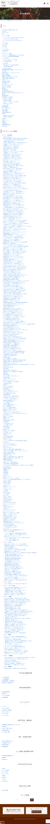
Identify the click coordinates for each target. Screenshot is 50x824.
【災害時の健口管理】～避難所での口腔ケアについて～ (14, 555)
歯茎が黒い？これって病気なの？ (9, 194)
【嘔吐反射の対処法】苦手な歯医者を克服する (13, 558)
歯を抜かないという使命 (8, 103)
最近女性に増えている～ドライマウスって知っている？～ (13, 256)
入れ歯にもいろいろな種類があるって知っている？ (12, 348)
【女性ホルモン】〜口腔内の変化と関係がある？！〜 (14, 568)
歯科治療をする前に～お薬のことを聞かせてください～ (13, 177)
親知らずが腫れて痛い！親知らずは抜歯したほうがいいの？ (14, 309)
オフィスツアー (5, 42)
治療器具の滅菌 (5, 106)
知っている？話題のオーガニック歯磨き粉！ (11, 381)
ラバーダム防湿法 (6, 695)
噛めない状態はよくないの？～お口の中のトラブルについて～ (14, 198)
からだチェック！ (6, 528)
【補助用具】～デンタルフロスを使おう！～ (11, 152)
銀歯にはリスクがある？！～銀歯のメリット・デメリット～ (15, 648)
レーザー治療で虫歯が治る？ (8, 401)
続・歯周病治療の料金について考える (10, 516)
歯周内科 (3, 94)
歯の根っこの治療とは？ (7, 496)
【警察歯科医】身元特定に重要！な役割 (12, 559)
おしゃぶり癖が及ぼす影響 (8, 436)
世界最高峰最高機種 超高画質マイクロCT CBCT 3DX (12, 69)
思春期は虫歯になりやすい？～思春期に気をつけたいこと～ (14, 172)
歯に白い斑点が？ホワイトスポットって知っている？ (12, 295)
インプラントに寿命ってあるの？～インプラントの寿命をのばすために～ (18, 537)
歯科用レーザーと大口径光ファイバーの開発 (11, 512)
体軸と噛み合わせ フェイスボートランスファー (11, 72)
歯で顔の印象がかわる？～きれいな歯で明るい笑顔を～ (13, 197)
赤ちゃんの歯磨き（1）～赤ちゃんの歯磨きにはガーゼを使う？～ (15, 252)
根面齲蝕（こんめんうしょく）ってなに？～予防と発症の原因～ (14, 338)
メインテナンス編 (11, 585)
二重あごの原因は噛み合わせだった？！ (10, 404)
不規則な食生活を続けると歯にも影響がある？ (11, 278)
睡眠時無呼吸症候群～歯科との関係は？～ (12, 564)
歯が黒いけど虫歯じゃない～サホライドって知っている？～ (14, 187)
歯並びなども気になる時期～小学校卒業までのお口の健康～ (14, 352)
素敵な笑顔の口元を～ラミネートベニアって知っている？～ (14, 201)
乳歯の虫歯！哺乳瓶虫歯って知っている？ (10, 305)
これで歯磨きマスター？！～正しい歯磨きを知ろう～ (12, 200)
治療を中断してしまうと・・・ (9, 455)
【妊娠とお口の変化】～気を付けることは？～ (13, 562)
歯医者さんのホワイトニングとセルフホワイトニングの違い (15, 652)
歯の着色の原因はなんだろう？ (9, 420)
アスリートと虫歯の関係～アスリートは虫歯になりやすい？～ (14, 211)
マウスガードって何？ (7, 488)
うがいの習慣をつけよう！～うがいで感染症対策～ (12, 181)
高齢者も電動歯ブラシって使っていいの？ (10, 233)
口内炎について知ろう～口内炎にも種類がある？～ (12, 164)
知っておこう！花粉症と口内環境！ (9, 407)
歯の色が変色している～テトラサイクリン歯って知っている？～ (14, 247)
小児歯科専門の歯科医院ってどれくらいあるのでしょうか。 (14, 522)
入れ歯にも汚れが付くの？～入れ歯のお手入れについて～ (13, 263)
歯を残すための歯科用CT (7, 98)
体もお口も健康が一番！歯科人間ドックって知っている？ (13, 303)
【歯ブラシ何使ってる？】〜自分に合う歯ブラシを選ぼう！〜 (16, 615)
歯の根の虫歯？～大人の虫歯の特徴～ (10, 149)
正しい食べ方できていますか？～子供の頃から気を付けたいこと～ (16, 658)
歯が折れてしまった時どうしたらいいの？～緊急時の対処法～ (14, 221)
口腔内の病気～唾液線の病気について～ (10, 259)
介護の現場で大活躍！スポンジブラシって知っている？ (13, 260)
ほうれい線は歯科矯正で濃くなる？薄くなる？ (13, 649)
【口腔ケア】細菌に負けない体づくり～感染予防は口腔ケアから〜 (15, 142)
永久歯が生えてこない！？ (8, 365)
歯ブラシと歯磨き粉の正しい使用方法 (10, 358)
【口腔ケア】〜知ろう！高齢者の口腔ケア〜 (11, 396)
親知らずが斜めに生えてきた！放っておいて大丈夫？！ (13, 174)
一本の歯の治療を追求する (8, 66)
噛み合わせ (4, 693)
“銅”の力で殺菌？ (6, 403)
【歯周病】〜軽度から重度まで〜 (9, 141)
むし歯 (9, 581)
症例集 (3, 775)
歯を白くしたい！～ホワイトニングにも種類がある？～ (13, 236)
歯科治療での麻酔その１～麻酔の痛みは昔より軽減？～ (13, 361)
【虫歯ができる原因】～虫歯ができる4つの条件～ (12, 292)
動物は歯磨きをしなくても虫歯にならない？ (12, 551)
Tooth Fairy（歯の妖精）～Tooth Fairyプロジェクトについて (15, 450)
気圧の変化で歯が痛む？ (7, 437)
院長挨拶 (3, 121)
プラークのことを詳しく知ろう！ (9, 443)
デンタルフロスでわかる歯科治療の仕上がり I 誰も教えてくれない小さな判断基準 (18, 465)
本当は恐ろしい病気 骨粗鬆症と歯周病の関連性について (13, 449)
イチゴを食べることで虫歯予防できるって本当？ (12, 272)
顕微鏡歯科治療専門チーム (7, 124)
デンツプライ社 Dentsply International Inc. (13, 40)
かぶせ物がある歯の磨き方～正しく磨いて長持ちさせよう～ (14, 207)
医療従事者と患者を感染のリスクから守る (9, 76)
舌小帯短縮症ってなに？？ (8, 432)
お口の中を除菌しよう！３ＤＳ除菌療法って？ (11, 344)
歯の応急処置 (5, 472)
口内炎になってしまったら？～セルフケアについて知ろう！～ (14, 151)
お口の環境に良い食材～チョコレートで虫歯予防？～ (12, 262)
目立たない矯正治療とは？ (8, 460)
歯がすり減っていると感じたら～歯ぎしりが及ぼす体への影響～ (14, 175)
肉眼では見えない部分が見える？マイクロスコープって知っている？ (15, 329)
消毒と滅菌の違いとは (7, 501)
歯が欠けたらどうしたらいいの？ (9, 380)
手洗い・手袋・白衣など (6, 85)
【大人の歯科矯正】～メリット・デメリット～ (13, 561)
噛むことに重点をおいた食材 (8, 524)
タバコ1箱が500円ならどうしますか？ (10, 527)
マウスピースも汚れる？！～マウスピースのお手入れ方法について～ (17, 575)
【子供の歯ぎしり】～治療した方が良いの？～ (13, 661)
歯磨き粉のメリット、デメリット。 (9, 486)
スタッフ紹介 (4, 46)
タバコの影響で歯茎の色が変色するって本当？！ (12, 319)
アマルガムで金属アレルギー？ (9, 390)
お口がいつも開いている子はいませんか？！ (11, 375)
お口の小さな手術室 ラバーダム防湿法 (10, 59)
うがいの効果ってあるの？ (8, 424)
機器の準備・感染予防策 (7, 116)
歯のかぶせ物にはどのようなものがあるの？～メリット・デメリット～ (16, 208)
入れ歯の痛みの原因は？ (7, 383)
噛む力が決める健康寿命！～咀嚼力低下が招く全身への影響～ (16, 598)
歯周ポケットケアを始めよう (8, 416)
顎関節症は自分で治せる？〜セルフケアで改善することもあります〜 (17, 545)
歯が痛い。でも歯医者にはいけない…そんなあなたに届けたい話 (16, 609)
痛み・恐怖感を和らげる (6, 107)
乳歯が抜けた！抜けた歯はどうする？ (10, 335)
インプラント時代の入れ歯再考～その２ (12, 538)
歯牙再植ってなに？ (7, 429)
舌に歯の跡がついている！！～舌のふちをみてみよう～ (13, 158)
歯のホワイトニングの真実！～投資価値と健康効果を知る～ (15, 636)
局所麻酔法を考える (5, 82)
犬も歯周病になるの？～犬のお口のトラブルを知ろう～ (13, 224)
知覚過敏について (6, 469)
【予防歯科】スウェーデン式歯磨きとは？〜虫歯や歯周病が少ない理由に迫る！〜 (19, 611)
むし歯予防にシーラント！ (8, 489)
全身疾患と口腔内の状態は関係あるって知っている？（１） (14, 341)
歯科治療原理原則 (5, 95)
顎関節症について (6, 434)
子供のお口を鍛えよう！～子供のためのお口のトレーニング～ (14, 283)
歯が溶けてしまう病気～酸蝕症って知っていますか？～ (13, 217)
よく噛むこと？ (6, 508)
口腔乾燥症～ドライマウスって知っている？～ (11, 145)
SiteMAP (4, 31)
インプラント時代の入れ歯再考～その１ (12, 540)
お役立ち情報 (9, 135)
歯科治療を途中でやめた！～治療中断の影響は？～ (14, 605)
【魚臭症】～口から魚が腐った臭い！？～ (10, 355)
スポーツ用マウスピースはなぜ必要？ (11, 577)
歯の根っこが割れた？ (7, 492)
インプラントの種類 (5, 35)
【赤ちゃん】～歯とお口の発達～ (10, 660)
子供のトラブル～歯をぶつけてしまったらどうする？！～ (13, 180)
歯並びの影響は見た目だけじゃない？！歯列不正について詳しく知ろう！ (16, 280)
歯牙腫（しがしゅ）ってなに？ (9, 419)
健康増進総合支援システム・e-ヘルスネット (11, 521)
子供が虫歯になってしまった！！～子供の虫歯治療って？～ (14, 191)
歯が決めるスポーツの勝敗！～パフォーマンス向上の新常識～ (16, 544)
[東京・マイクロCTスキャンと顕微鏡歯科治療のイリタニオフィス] (10, 3)
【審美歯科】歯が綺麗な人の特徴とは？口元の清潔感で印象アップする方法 (18, 640)
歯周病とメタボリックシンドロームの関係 (10, 478)
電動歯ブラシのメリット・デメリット (10, 410)
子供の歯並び (5, 473)
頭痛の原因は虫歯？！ (7, 394)
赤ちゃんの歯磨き (6, 427)
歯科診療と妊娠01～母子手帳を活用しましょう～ (12, 347)
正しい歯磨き (5, 491)
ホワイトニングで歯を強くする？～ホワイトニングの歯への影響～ (15, 220)
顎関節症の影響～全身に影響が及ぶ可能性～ (11, 279)
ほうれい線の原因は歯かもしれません (11, 548)
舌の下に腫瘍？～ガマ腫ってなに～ (9, 161)
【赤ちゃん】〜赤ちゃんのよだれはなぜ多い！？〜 (12, 411)
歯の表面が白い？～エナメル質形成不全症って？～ (12, 184)
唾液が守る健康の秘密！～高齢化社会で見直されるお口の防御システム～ (16, 138)
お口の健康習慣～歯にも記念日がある (10, 354)
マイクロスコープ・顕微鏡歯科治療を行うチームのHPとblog (13, 55)
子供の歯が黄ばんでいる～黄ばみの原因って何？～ (12, 178)
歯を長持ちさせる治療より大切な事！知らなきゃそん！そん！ (13, 92)
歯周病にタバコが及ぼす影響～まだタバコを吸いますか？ (13, 456)
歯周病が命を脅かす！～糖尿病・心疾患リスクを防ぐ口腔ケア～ (16, 668)
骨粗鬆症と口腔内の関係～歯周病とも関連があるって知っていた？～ (15, 275)
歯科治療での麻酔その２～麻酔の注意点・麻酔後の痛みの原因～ (14, 360)
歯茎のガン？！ (6, 505)
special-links (5, 32)
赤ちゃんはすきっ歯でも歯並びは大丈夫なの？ (11, 334)
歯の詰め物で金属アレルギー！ (9, 506)
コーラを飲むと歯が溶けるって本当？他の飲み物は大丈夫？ (14, 139)
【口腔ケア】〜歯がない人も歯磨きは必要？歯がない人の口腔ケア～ (15, 293)
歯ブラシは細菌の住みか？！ (8, 406)
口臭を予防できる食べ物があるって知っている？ (12, 328)
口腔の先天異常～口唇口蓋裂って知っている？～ (12, 270)
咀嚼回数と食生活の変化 (7, 459)
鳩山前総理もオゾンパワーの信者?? (9, 518)
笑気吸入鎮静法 (5, 110)
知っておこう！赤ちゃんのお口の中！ (10, 502)
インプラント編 (11, 531)
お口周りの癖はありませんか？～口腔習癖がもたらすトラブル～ (14, 289)
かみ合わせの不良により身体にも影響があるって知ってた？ (14, 282)
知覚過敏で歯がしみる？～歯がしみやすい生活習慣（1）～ (14, 214)
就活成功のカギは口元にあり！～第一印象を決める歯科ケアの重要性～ (17, 599)
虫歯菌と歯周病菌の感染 (6, 112)
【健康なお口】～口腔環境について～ (11, 619)
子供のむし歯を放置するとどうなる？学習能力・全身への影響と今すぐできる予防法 (20, 657)
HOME (3, 768)
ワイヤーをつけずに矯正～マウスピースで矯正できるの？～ (14, 244)
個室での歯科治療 (5, 74)
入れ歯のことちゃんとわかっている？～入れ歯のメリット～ (14, 265)
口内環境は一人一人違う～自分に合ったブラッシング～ (13, 144)
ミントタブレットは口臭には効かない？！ (10, 398)
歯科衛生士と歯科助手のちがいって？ (10, 400)
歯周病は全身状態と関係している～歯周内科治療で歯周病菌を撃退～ (15, 302)
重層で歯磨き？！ (6, 368)
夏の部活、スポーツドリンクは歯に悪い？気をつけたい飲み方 (14, 229)
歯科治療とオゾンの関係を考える (9, 519)
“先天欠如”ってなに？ (7, 498)
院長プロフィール (5, 120)
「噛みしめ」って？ (7, 485)
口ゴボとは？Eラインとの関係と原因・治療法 (13, 639)
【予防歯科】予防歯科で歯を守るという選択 (12, 608)
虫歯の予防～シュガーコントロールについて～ (11, 301)
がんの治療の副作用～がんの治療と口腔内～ (11, 318)
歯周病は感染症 (6, 388)
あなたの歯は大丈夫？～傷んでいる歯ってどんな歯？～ (13, 210)
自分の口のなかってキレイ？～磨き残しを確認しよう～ (13, 185)
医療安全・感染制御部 (6, 75)
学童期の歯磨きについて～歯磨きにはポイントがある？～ (15, 664)
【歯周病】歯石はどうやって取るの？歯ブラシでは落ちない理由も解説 (17, 618)
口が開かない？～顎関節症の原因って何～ (10, 167)
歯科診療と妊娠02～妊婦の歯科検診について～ (11, 345)
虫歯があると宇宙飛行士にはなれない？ (10, 409)
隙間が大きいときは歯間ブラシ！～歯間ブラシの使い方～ (15, 594)
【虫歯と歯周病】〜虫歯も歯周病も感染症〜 (11, 463)
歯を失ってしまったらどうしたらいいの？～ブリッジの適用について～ (16, 188)
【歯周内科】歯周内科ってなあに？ (9, 453)
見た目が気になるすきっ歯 (8, 367)
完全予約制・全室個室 (6, 81)
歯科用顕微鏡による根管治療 (7, 97)
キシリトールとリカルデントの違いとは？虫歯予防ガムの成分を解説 (15, 246)
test (3, 34)
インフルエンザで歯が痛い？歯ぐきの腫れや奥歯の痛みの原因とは (15, 440)
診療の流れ (4, 118)
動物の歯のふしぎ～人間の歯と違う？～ (10, 243)
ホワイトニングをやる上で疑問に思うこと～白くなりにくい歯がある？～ (16, 223)
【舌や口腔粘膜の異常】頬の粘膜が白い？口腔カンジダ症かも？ (16, 614)
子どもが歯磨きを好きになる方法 (9, 393)
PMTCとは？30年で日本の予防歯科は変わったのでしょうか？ (16, 587)
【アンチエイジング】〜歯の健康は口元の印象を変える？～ (15, 646)
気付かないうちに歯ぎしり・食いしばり (10, 391)
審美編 (9, 634)
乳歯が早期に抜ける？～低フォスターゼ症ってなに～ (12, 154)
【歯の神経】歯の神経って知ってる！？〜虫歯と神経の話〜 (15, 632)
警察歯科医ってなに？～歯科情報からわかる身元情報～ (13, 371)
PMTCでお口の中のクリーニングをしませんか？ (11, 230)
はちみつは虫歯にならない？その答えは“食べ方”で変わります (16, 583)
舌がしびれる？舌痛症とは (8, 387)
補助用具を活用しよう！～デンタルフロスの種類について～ (15, 604)
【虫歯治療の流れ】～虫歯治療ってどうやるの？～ (12, 157)
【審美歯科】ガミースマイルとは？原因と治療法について (15, 642)
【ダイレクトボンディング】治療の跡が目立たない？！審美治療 (16, 650)
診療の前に (4, 113)
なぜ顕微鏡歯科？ (5, 50)
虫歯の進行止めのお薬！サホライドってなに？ (11, 331)
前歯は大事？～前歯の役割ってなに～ (10, 171)
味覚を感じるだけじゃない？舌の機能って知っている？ (13, 296)
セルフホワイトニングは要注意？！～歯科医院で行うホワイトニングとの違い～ (17, 226)
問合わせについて (5, 79)
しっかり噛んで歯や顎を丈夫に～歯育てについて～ (12, 190)
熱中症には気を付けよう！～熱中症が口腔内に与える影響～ (15, 549)
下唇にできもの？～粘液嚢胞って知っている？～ (13, 571)
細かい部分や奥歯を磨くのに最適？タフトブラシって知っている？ (15, 266)
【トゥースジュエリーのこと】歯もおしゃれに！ (13, 645)
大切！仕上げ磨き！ (7, 483)
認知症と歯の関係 (6, 377)
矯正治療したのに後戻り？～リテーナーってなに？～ (12, 227)
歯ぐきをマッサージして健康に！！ (9, 430)
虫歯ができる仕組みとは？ (8, 136)
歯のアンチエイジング (7, 476)
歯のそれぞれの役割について (8, 499)
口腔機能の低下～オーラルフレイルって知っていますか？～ (14, 257)
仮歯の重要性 (5, 697)
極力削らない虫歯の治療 (7, 682)
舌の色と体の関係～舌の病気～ (9, 306)
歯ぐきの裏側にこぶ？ (7, 414)
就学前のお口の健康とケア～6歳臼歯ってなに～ (12, 342)
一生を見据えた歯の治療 (6, 68)
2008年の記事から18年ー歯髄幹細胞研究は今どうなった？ (14, 529)
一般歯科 (10, 596)
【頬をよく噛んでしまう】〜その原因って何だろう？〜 (14, 628)
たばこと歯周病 (6, 493)
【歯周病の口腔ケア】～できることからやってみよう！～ (13, 253)
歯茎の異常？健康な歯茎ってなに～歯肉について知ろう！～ (14, 165)
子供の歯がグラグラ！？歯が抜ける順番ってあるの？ (12, 286)
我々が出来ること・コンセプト (7, 84)
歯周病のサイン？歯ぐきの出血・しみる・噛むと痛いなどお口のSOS (17, 612)
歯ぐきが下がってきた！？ (8, 433)
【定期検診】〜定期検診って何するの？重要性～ (13, 591)
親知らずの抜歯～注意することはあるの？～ (11, 148)
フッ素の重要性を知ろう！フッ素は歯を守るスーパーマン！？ (14, 315)
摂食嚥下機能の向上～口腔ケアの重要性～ (12, 631)
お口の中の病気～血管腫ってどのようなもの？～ (12, 162)
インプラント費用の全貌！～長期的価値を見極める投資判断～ (16, 533)
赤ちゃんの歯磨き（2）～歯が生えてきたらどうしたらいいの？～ (15, 250)
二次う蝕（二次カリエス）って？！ (9, 378)
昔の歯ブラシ (5, 384)
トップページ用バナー (6, 49)
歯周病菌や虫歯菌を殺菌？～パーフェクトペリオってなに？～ (14, 234)
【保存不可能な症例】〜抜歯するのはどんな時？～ (14, 621)
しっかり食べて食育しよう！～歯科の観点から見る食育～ (13, 237)
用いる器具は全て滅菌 (7, 61)
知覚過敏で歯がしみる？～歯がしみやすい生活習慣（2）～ (14, 213)
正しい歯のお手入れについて (8, 423)
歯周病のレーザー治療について (9, 515)
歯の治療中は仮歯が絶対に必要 (7, 91)
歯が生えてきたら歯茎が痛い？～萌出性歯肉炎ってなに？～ (15, 663)
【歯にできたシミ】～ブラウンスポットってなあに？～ (14, 653)
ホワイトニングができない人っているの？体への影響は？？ (14, 288)
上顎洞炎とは (5, 470)
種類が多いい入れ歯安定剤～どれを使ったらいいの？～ (13, 311)
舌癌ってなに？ (6, 446)
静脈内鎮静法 (4, 123)
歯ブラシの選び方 (6, 466)
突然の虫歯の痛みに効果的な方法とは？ (10, 325)
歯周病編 (10, 666)
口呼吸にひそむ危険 (7, 482)
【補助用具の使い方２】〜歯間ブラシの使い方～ (13, 588)
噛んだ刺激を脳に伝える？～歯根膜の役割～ (11, 147)
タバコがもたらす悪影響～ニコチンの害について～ (12, 170)
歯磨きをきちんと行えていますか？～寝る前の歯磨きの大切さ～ (14, 267)
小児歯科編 (10, 655)
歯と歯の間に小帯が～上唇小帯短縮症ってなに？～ (12, 203)
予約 (3, 821)
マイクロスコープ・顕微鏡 (7, 53)
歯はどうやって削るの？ (7, 447)
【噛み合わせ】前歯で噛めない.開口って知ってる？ (14, 625)
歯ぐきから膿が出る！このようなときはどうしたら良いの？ (14, 316)
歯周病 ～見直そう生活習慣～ (9, 452)
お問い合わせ (4, 45)
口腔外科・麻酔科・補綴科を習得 (8, 78)
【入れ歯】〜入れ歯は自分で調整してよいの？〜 (13, 554)
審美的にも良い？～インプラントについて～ (12, 536)
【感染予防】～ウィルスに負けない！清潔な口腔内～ (14, 622)
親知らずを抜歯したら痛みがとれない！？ (10, 370)
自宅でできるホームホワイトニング (9, 509)
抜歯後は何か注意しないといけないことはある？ (12, 308)
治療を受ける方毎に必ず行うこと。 (9, 115)
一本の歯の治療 (5, 63)
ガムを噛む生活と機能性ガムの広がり (10, 525)
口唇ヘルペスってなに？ (7, 439)
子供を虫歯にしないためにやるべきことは (10, 397)
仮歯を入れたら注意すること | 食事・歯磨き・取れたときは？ (16, 580)
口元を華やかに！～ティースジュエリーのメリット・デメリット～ (16, 637)
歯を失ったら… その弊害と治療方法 (10, 462)
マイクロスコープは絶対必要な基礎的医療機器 (10, 56)
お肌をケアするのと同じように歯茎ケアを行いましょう (13, 273)
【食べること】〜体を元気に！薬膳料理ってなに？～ (14, 567)
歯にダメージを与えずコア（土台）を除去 (10, 101)
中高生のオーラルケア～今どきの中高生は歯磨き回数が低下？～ (14, 351)
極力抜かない (4, 88)
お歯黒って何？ (6, 442)
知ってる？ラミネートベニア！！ (9, 511)
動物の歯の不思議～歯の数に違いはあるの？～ (13, 565)
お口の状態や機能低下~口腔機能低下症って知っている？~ (15, 574)
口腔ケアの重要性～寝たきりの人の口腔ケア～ (11, 285)
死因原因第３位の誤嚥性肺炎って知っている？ (11, 299)
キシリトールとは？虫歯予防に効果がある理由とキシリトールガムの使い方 (16, 479)
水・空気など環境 (5, 105)
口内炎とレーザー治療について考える (10, 514)
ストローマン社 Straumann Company (10, 38)
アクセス (4, 706)
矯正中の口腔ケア (6, 374)
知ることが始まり (5, 109)
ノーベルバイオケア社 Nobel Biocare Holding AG (13, 37)
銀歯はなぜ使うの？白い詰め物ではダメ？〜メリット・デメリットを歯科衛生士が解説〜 (19, 324)
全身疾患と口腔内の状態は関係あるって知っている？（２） (14, 339)
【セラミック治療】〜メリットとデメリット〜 (13, 643)
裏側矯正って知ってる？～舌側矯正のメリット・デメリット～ (16, 578)
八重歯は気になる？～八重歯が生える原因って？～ (12, 155)
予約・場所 (4, 71)
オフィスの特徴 (5, 43)
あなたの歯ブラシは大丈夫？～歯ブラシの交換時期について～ (16, 593)
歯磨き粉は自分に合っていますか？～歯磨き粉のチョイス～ (14, 204)
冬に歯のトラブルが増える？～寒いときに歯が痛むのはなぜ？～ (16, 602)
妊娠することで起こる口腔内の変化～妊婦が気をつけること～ (14, 269)
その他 (9, 542)
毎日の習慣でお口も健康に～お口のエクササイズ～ (12, 216)
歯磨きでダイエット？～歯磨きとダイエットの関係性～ (13, 249)
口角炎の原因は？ (6, 426)
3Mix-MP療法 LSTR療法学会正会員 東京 (10, 29)
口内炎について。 (6, 475)
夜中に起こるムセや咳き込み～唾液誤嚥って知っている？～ (14, 276)
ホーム (3, 52)
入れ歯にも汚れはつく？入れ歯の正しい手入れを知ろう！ (13, 332)
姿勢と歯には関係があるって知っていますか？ (13, 606)
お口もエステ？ (6, 495)
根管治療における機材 (7, 100)
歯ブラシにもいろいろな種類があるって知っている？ (12, 312)
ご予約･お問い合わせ (37, 811)
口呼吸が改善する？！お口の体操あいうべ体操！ (12, 298)
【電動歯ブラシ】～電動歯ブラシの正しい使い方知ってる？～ (16, 624)
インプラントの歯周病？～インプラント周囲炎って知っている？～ (16, 534)
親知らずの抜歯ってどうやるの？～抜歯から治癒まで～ (13, 168)
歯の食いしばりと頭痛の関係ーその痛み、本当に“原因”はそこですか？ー (18, 601)
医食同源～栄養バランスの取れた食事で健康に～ (13, 572)
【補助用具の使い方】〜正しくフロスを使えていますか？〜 (15, 590)
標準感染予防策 (5, 89)
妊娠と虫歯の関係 (6, 357)
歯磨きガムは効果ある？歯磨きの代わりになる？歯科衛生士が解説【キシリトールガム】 (19, 364)
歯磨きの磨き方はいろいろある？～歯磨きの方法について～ (14, 193)
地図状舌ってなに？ (7, 417)
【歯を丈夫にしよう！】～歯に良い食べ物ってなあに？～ (15, 627)
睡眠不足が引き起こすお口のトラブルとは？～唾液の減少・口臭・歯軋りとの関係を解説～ (21, 552)
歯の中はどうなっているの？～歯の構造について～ (12, 239)
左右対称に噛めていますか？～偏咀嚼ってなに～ (12, 240)
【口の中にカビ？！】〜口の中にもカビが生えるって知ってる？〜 (15, 413)
